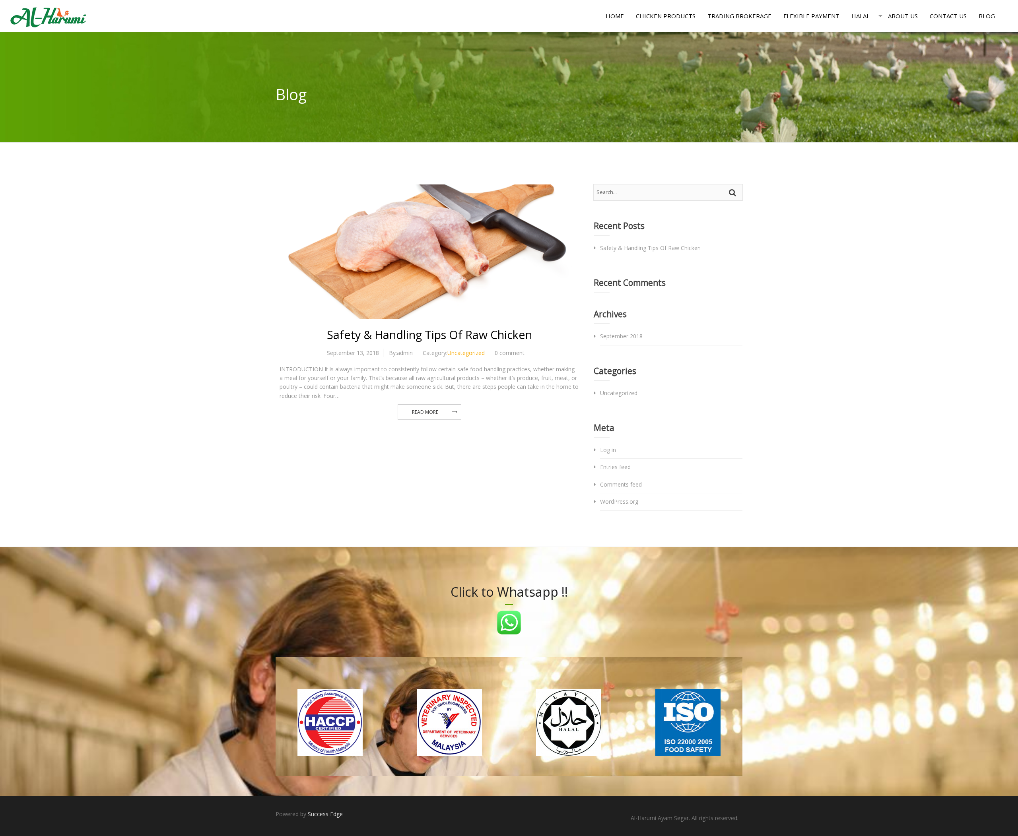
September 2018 (621, 336)
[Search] (733, 192)
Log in (608, 450)
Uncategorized (466, 353)
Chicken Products (666, 16)
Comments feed (621, 484)
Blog (987, 16)
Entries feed (615, 467)
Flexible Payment (811, 16)
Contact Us (948, 16)
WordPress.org (619, 501)
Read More (425, 412)
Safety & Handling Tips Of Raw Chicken (429, 334)
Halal (860, 16)
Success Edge (325, 814)
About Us (903, 16)
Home (615, 16)
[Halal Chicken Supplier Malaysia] (48, 16)
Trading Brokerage (739, 16)
